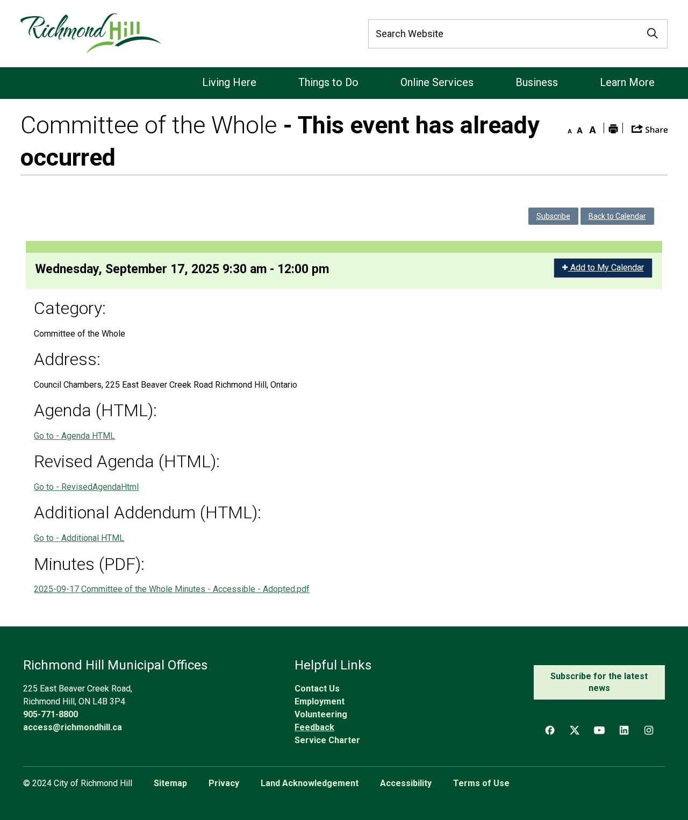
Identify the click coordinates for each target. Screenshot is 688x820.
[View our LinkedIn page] (624, 730)
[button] (650, 128)
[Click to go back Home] (90, 33)
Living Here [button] (229, 82)
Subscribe (553, 216)
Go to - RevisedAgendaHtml (86, 487)
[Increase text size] (592, 128)
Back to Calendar (617, 216)
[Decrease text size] (567, 128)
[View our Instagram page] (649, 730)
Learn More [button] (627, 82)
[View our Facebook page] (550, 730)
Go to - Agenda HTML (74, 436)
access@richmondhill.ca (72, 727)
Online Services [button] (437, 82)
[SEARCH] (652, 34)
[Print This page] (613, 128)
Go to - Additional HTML (79, 538)
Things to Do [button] (328, 82)
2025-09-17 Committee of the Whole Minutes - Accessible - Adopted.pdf (172, 589)
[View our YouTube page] (599, 730)
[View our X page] (574, 730)
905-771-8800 (50, 714)
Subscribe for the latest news (599, 682)
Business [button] (536, 82)
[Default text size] (580, 128)
